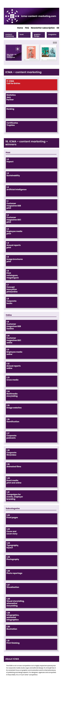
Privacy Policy (51, 697)
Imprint (44, 695)
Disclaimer (52, 695)
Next (56, 43)
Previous (54, 43)
